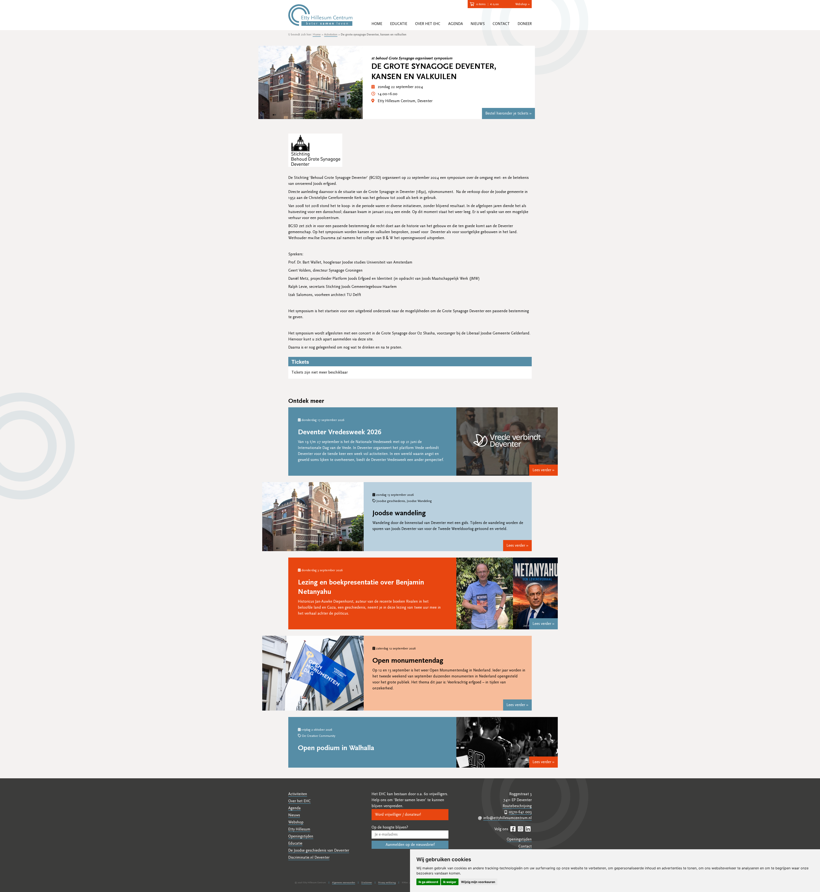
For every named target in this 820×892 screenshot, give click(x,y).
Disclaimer (366, 882)
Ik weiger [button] (449, 882)
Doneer (525, 24)
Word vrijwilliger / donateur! (398, 814)
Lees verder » (543, 470)
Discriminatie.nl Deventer (308, 857)
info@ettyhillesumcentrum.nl (507, 818)
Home (377, 24)
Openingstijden (300, 836)
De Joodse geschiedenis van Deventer (318, 850)
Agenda (455, 24)
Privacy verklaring (387, 882)
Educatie (398, 24)
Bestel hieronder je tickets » (508, 113)
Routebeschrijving (517, 806)
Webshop (295, 822)
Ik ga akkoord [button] (428, 882)
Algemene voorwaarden (343, 882)
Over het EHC (427, 24)
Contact (501, 24)
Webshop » (522, 4)
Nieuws (478, 24)
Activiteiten (330, 34)
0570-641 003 (520, 812)
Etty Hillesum (299, 829)
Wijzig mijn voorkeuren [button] (478, 882)
